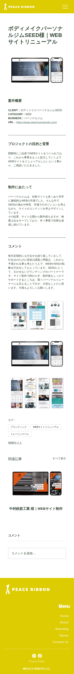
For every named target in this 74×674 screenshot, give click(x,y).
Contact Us (60, 642)
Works (63, 635)
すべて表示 (59, 458)
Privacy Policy (36, 661)
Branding (61, 629)
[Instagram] (34, 656)
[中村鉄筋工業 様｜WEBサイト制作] (37, 483)
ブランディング (19, 427)
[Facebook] (40, 656)
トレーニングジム (20, 434)
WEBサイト (15, 442)
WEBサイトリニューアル (46, 427)
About (63, 622)
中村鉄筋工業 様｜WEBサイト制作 (36, 509)
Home (64, 616)
